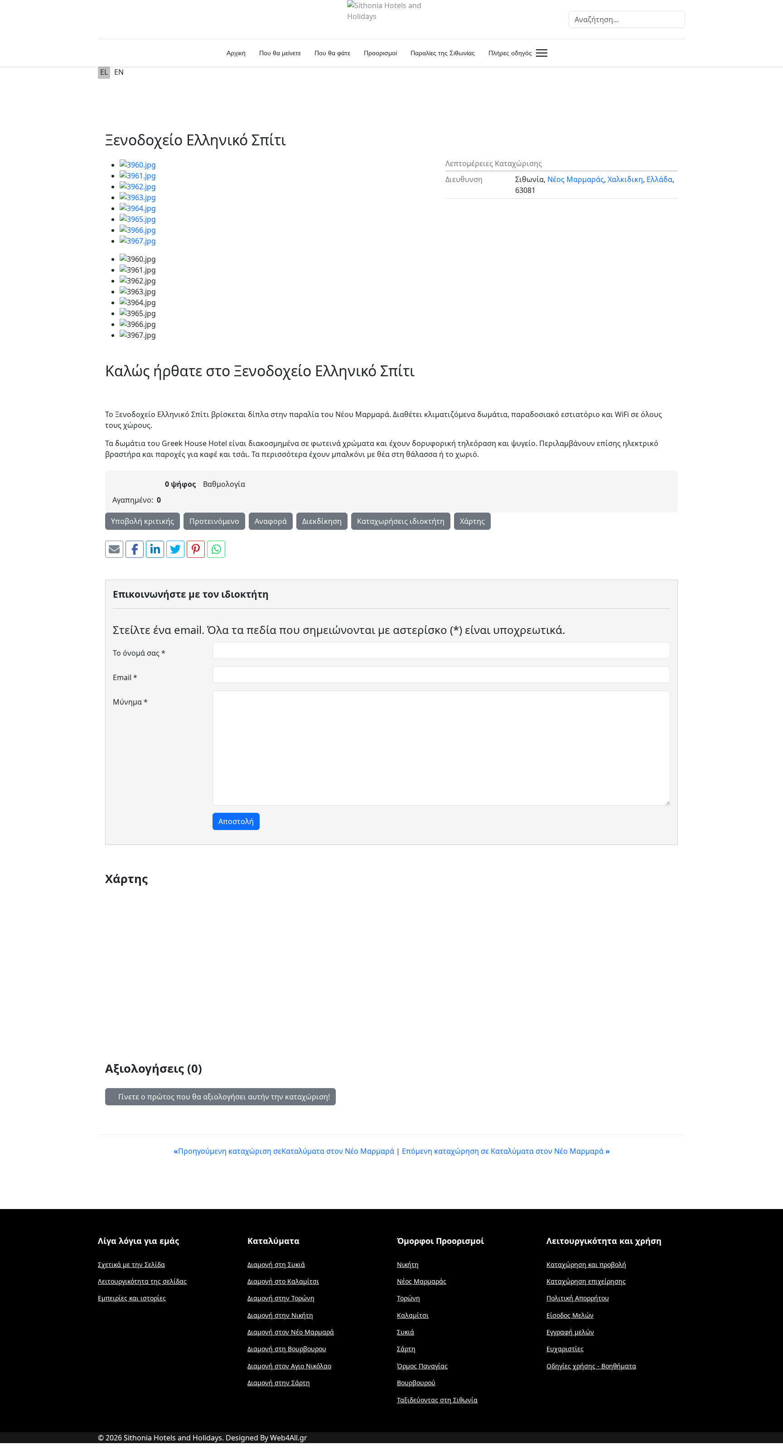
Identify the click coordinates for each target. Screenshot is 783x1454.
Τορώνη (408, 1298)
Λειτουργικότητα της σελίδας (142, 1281)
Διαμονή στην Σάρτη (278, 1382)
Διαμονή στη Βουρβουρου (286, 1348)
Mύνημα (130, 702)
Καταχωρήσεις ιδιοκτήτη (401, 521)
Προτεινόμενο (214, 521)
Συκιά (405, 1332)
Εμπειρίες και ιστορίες (132, 1298)
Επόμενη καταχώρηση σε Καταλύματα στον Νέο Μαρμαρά (506, 1151)
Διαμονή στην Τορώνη (280, 1298)
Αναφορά (271, 521)
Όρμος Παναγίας (422, 1366)
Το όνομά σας (139, 653)
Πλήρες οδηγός (510, 53)
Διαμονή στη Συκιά (276, 1264)
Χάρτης (472, 521)
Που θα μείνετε (280, 53)
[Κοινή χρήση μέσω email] (114, 549)
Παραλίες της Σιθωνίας (443, 53)
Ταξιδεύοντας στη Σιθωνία (437, 1400)
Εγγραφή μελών (570, 1332)
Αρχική (236, 53)
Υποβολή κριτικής (142, 521)
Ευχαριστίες (565, 1348)
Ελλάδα (659, 179)
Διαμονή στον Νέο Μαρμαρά (290, 1332)
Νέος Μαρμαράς (575, 179)
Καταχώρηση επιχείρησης (586, 1281)
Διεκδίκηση (322, 521)
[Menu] (539, 53)
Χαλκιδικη (625, 179)
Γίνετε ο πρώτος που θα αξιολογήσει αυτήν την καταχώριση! (223, 1097)
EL (104, 72)
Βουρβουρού (416, 1382)
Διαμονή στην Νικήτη (280, 1315)
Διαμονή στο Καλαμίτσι (283, 1281)
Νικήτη (408, 1264)
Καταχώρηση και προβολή (586, 1264)
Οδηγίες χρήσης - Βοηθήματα (591, 1366)
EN (119, 72)
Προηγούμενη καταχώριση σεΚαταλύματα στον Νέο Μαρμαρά (285, 1151)
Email (125, 677)
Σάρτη (406, 1348)
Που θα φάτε (332, 53)
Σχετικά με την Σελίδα (131, 1264)
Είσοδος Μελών (570, 1315)
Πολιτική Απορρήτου (577, 1298)
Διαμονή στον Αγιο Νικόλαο (289, 1366)
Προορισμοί (380, 53)
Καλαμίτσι (413, 1315)
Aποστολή (236, 821)
